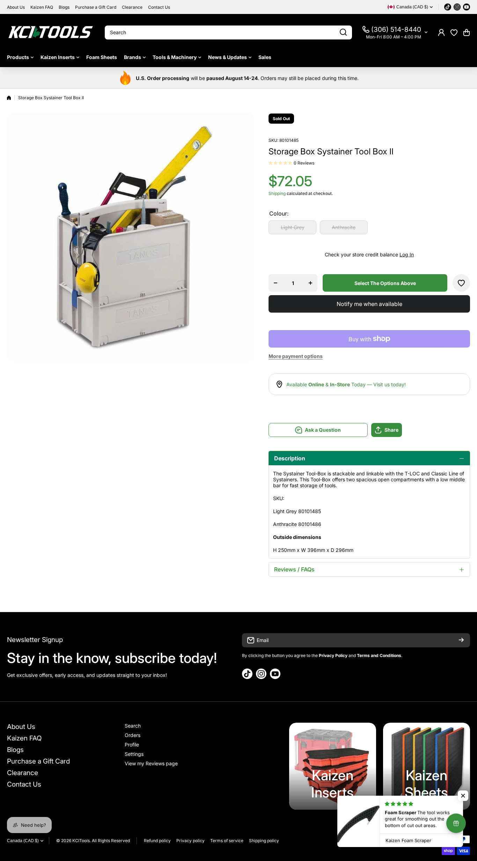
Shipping (277, 193)
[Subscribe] (461, 640)
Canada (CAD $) (23, 840)
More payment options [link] (296, 356)
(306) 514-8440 (396, 29)
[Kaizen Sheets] (426, 766)
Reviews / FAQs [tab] (294, 569)
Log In (406, 254)
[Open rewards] (456, 823)
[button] (466, 32)
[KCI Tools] (50, 32)
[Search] (343, 32)
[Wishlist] (453, 32)
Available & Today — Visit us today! (346, 384)
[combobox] (228, 32)
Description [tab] (289, 458)
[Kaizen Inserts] (332, 766)
